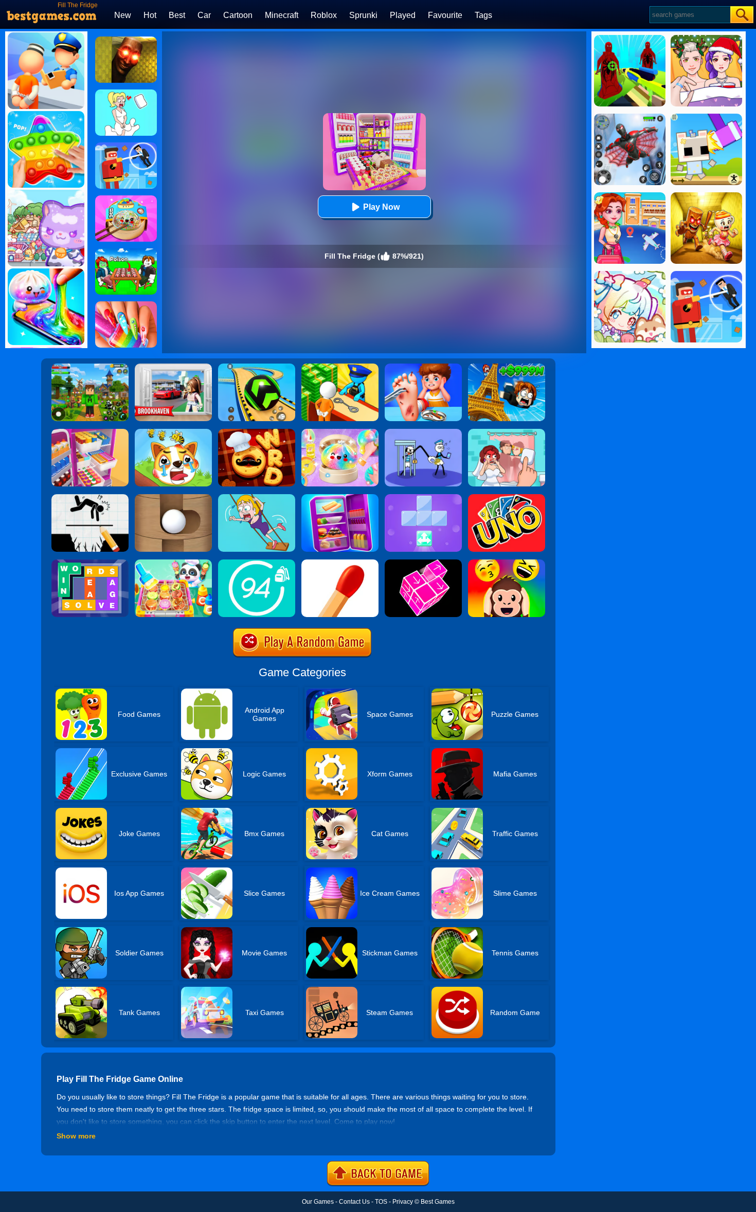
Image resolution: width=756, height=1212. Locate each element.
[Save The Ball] (173, 497)
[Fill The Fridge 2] (340, 497)
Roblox (324, 15)
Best (177, 15)
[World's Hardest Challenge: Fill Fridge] (90, 432)
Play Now (381, 207)
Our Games (318, 1201)
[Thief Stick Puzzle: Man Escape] (423, 432)
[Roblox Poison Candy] (126, 252)
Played (403, 15)
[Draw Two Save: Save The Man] (90, 497)
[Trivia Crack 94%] (256, 563)
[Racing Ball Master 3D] (256, 367)
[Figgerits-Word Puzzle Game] (90, 563)
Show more (76, 1136)
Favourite (445, 15)
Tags (483, 15)
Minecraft (281, 15)
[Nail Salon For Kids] (126, 305)
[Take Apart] (423, 563)
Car (204, 15)
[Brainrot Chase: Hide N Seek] (126, 40)
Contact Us (354, 1201)
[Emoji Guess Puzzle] (506, 563)
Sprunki (363, 15)
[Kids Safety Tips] (423, 367)
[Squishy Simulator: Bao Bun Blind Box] (340, 432)
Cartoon (238, 15)
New (122, 15)
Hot (149, 15)
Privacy (402, 1201)
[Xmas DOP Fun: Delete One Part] (126, 93)
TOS (381, 1201)
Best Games (438, 1201)
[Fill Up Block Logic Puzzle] (423, 497)
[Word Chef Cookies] (256, 432)
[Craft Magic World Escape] (90, 367)
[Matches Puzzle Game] (340, 563)
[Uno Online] (506, 497)
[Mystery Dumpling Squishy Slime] (126, 199)
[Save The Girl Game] (256, 497)
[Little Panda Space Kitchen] (173, 563)
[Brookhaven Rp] (173, 367)
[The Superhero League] (126, 146)
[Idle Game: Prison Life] (340, 367)
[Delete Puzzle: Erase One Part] (506, 432)
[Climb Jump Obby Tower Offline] (506, 367)
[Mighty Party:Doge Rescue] (173, 432)
